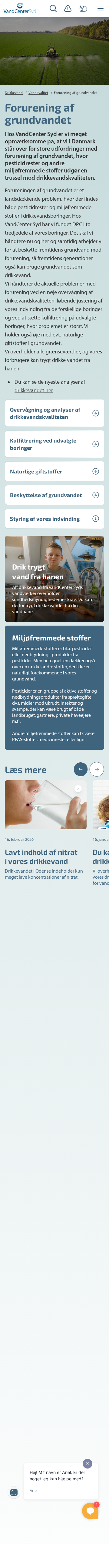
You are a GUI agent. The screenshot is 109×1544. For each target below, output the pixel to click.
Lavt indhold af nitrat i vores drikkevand (41, 856)
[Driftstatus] (67, 8)
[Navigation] (100, 8)
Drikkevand (14, 93)
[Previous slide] (80, 769)
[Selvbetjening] (83, 8)
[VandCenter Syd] (20, 8)
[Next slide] (96, 769)
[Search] (53, 8)
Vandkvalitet (38, 93)
